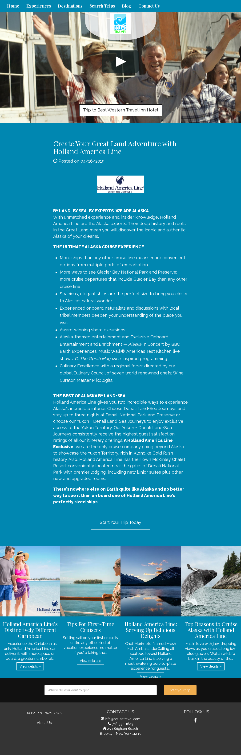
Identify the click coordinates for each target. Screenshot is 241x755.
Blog (126, 6)
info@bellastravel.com (122, 719)
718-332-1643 (122, 724)
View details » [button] (30, 666)
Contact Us (149, 6)
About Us (44, 723)
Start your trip (180, 690)
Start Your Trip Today (120, 522)
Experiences (38, 6)
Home (13, 6)
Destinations (70, 6)
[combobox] (100, 690)
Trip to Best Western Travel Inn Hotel (120, 109)
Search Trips (102, 6)
